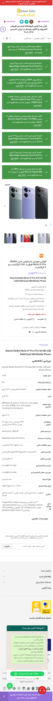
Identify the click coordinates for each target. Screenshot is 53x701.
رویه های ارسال (25, 649)
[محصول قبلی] (10, 38)
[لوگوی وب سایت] (26, 12)
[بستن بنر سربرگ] (3, 2)
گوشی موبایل (39, 38)
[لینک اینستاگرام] (31, 22)
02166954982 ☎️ (43, 22)
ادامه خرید (29, 53)
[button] (48, 206)
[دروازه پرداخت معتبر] (46, 607)
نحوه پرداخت (38, 649)
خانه (49, 38)
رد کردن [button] (4, 696)
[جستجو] (3, 29)
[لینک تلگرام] (22, 22)
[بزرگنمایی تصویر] (46, 225)
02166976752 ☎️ (9, 22)
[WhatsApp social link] (26, 22)
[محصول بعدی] (3, 38)
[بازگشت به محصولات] (7, 38)
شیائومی (27, 38)
